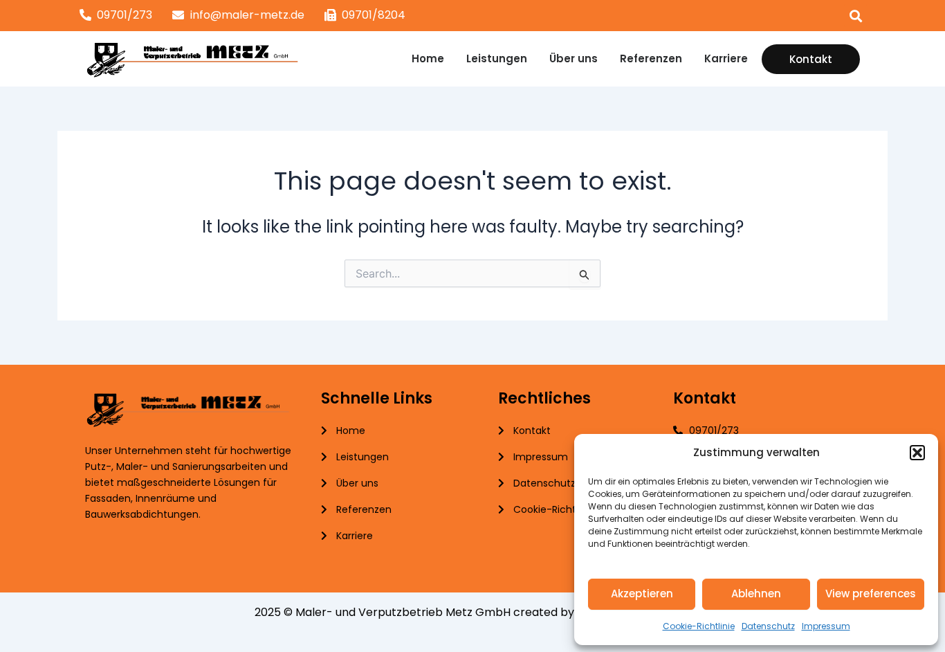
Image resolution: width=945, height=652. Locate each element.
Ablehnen (756, 593)
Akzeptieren (642, 593)
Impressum (826, 626)
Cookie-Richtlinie (699, 626)
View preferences (870, 593)
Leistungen (496, 58)
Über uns (573, 58)
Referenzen (651, 58)
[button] (917, 453)
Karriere (726, 58)
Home (428, 58)
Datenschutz (768, 626)
